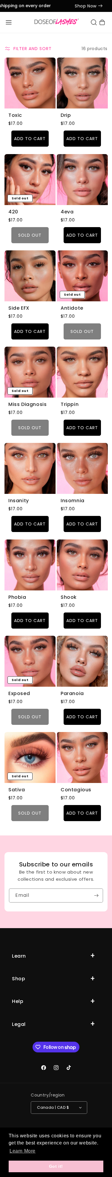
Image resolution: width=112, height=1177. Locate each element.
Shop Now (79, 6)
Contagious (76, 790)
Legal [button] (19, 1024)
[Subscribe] (96, 895)
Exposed (19, 694)
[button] (8, 22)
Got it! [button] (56, 1166)
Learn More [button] (23, 1150)
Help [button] (17, 1001)
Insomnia (73, 501)
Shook (69, 597)
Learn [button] (19, 956)
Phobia (17, 597)
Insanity (18, 501)
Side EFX (19, 308)
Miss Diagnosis (27, 404)
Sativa (16, 790)
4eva (67, 212)
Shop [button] (18, 978)
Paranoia (72, 694)
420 (13, 212)
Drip (66, 115)
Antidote (72, 308)
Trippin (70, 404)
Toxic (15, 115)
